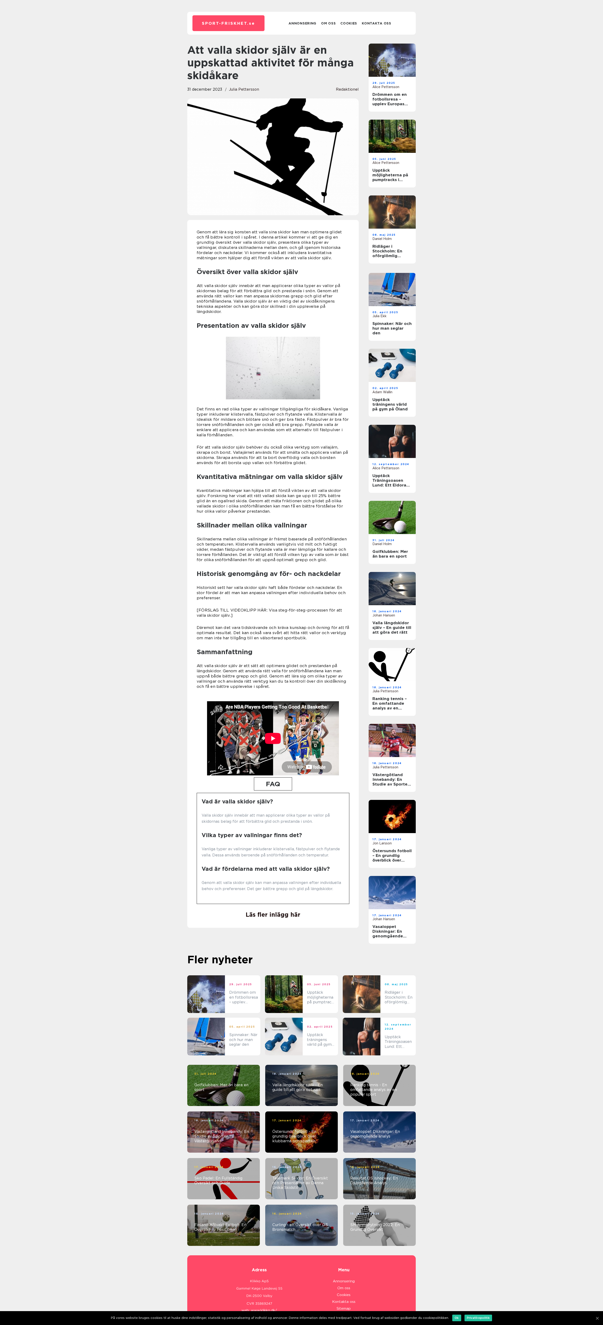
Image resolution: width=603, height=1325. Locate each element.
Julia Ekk (379, 316)
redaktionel (347, 89)
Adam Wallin (382, 392)
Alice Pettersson (385, 87)
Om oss (328, 23)
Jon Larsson (382, 843)
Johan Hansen (383, 615)
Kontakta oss (376, 23)
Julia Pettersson (244, 89)
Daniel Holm (382, 238)
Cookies (348, 23)
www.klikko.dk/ (264, 1310)
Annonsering (302, 23)
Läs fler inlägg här (273, 914)
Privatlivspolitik (478, 1318)
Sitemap (344, 1308)
